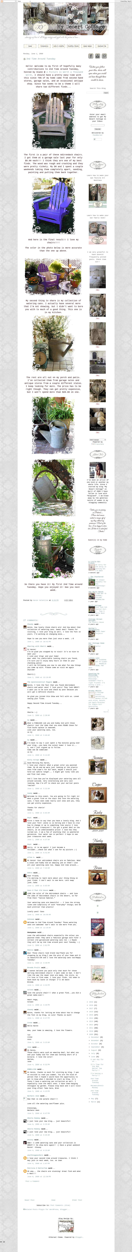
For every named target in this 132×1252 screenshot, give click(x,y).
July (93, 1053)
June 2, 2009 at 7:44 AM (38, 868)
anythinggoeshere (35, 1155)
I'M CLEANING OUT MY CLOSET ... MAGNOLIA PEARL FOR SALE (98, 664)
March (94, 1102)
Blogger (78, 1237)
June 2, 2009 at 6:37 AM (38, 840)
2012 (91, 1025)
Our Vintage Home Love (96, 644)
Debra (29, 873)
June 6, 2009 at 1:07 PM (38, 1163)
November (95, 1040)
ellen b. (31, 857)
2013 (91, 1021)
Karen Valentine (41, 600)
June (29, 1047)
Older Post (77, 1200)
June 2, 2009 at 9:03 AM (38, 886)
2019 (91, 1005)
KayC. (29, 818)
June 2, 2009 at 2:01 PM (38, 945)
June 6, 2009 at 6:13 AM (38, 1150)
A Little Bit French (94, 562)
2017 (91, 1008)
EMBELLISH (31, 1069)
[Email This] (65, 600)
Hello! (98, 646)
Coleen (30, 990)
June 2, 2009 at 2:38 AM (38, 715)
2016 (91, 1012)
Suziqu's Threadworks (94, 629)
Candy (29, 793)
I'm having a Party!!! (97, 1074)
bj (28, 720)
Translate (99, 444)
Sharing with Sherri (36, 646)
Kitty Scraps (33, 760)
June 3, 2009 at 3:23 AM (38, 1042)
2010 (91, 1031)
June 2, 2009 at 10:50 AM (39, 915)
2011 (91, 1028)
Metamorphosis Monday (97, 1087)
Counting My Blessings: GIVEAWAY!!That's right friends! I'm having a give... (97, 681)
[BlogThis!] (67, 600)
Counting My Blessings (94, 674)
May (93, 1099)
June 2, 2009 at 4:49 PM (38, 1005)
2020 (91, 1002)
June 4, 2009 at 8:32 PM (38, 1065)
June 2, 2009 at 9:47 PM (38, 1018)
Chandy (30, 624)
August (94, 1050)
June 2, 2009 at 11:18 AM (39, 928)
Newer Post (30, 1200)
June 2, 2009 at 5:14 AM (38, 755)
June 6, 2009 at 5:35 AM (38, 1124)
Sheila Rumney (33, 1118)
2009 (91, 1034)
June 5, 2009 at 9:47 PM (38, 1113)
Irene (29, 1023)
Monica (30, 950)
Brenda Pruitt (33, 968)
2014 (91, 1018)
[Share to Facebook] (70, 600)
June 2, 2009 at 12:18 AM (39, 677)
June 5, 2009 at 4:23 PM (38, 1091)
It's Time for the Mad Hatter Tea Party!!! (97, 1067)
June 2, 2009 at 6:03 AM (38, 813)
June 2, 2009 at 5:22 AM (38, 789)
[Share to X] (68, 600)
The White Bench (96, 592)
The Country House (96, 622)
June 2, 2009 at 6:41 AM (38, 853)
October (95, 1044)
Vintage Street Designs (95, 620)
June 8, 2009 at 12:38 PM (39, 1177)
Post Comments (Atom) (60, 1205)
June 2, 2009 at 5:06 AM (38, 735)
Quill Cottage (95, 605)
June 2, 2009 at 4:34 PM (38, 985)
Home (53, 1200)
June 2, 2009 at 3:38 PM (38, 963)
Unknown (30, 919)
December (95, 1037)
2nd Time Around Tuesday (95, 1080)
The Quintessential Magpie (39, 682)
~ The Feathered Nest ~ (96, 577)
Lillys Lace (94, 658)
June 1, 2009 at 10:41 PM (39, 642)
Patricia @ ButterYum (37, 1168)
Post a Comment (32, 1181)
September (96, 1047)
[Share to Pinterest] (72, 600)
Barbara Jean (33, 1096)
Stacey (30, 1140)
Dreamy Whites (95, 691)
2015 (91, 1015)
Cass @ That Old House (37, 890)
